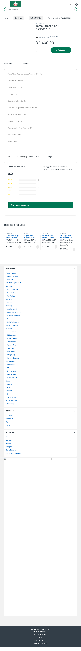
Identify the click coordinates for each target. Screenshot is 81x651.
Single (9, 394)
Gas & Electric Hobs (14, 312)
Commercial (11, 364)
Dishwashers (11, 335)
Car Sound (18, 18)
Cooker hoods (12, 309)
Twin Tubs (10, 348)
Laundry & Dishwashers (14, 332)
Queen (9, 391)
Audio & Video (11, 273)
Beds (8, 381)
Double (9, 384)
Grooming (10, 404)
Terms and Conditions (13, 453)
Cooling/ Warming (12, 325)
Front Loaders (12, 338)
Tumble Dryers (12, 345)
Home (6, 18)
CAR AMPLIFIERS (36, 18)
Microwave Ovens (13, 315)
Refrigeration (10, 361)
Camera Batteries (13, 358)
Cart (7, 422)
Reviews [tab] (26, 63)
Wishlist (8, 443)
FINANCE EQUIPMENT (13, 283)
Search (74, 9)
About (8, 437)
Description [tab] (9, 63)
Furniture (9, 328)
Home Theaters (12, 276)
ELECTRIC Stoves (13, 322)
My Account (10, 415)
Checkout (9, 419)
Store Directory (11, 450)
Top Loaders (11, 342)
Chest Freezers (12, 368)
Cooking (9, 306)
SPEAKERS (9, 233)
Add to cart (62, 50)
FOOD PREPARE (12, 378)
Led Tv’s (10, 279)
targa (50, 157)
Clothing (9, 299)
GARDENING (11, 351)
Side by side (11, 371)
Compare (9, 447)
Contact (8, 440)
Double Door (11, 374)
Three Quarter (12, 397)
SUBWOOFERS (64, 233)
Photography (10, 355)
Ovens (9, 319)
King (8, 387)
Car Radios (11, 296)
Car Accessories (12, 289)
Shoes (9, 302)
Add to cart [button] (19, 247)
